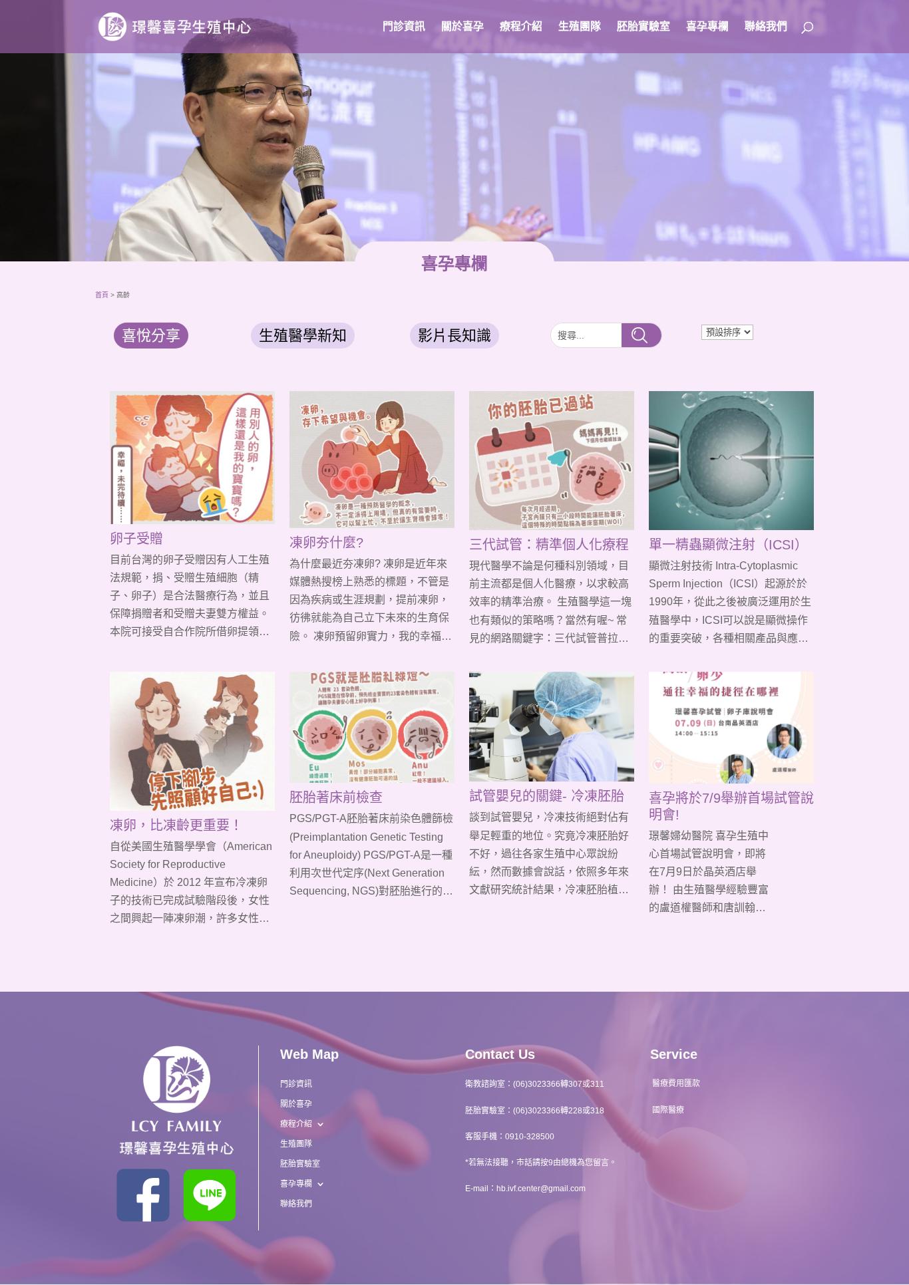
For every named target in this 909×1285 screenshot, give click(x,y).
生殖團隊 (579, 27)
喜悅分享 (151, 335)
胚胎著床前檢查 (336, 797)
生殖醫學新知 (303, 335)
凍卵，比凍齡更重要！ (176, 825)
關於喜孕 (462, 27)
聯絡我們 (766, 27)
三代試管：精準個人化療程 (549, 544)
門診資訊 (404, 27)
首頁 (101, 295)
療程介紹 (521, 27)
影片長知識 (454, 335)
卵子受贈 (136, 538)
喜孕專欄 (707, 27)
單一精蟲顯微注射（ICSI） (728, 544)
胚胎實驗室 (643, 27)
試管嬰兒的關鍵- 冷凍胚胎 (546, 796)
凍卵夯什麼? (326, 542)
